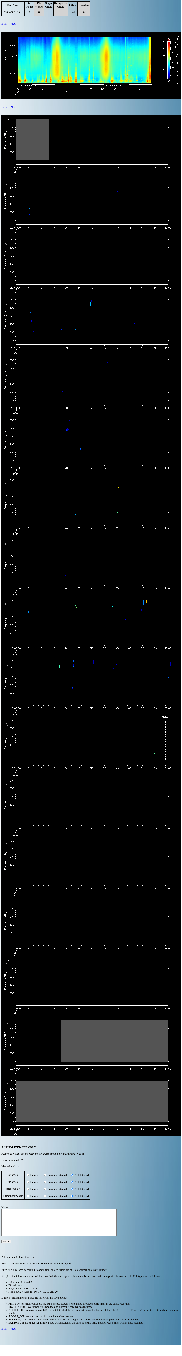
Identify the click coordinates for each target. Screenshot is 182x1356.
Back (4, 23)
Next (13, 23)
